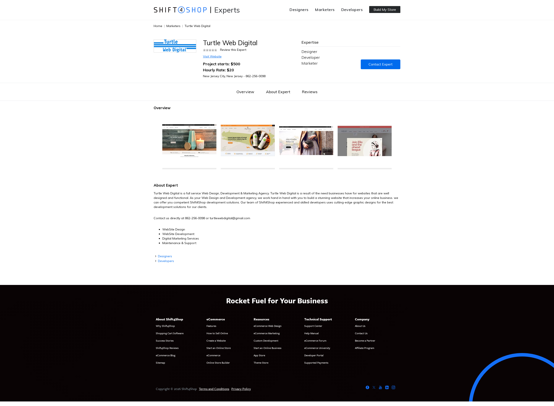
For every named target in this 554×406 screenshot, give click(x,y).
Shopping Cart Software (170, 333)
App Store (259, 355)
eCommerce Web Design (268, 326)
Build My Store (385, 9)
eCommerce (213, 355)
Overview (245, 91)
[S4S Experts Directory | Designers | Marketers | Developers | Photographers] (180, 10)
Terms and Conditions (214, 388)
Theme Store (261, 362)
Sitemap (160, 362)
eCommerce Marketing (267, 333)
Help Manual (311, 333)
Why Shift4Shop (165, 326)
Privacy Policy (241, 388)
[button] (158, 141)
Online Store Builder (218, 362)
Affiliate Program (364, 348)
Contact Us (361, 333)
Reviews (309, 91)
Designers (299, 9)
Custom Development (266, 340)
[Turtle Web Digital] (189, 141)
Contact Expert (381, 64)
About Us (360, 326)
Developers (352, 9)
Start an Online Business (267, 348)
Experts (227, 9)
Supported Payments (316, 362)
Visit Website (212, 56)
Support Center (313, 326)
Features (211, 326)
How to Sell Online (217, 333)
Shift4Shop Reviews (167, 348)
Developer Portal (314, 355)
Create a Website (216, 340)
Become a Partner (365, 340)
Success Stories (165, 340)
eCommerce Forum (315, 340)
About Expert (278, 91)
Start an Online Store (218, 348)
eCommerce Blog (165, 355)
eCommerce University (317, 348)
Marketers (325, 9)
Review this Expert (233, 50)
